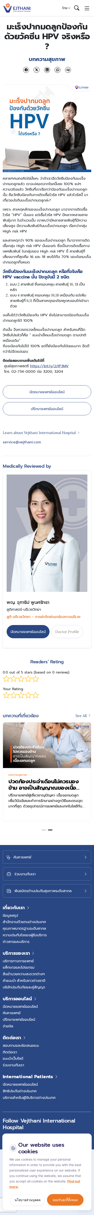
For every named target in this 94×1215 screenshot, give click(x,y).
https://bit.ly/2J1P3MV (49, 366)
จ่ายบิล (8, 1026)
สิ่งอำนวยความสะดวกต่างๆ (24, 974)
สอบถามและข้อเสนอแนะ (21, 1045)
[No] (87, 1134)
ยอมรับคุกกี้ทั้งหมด (65, 1200)
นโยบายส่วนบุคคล (28, 1200)
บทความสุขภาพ (17, 775)
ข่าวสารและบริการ (16, 941)
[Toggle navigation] (87, 8)
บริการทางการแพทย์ (18, 961)
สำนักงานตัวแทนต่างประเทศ (24, 921)
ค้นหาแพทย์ (12, 1013)
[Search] (76, 8)
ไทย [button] (65, 8)
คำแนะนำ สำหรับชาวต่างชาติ (24, 980)
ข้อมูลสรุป (10, 915)
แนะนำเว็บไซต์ (13, 1058)
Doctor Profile (67, 631)
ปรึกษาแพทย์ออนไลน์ (47, 408)
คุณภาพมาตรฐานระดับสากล (24, 928)
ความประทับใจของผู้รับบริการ (25, 935)
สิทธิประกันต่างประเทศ (20, 1091)
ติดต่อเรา (10, 1052)
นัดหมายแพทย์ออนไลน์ (47, 392)
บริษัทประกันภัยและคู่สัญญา (24, 987)
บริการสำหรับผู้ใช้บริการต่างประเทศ (29, 1097)
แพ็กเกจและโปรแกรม (18, 967)
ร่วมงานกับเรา (13, 1065)
